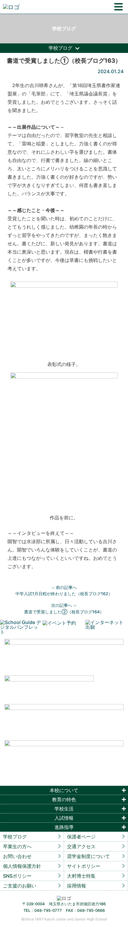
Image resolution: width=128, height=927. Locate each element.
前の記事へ (66, 587)
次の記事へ (61, 605)
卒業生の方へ (17, 846)
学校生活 (64, 809)
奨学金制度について (88, 856)
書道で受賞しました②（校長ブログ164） (64, 611)
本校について (64, 790)
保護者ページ (81, 837)
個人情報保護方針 (22, 866)
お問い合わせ (17, 856)
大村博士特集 (81, 876)
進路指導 (64, 827)
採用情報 (76, 886)
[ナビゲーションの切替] (118, 7)
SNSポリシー (17, 876)
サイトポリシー (83, 866)
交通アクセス (81, 846)
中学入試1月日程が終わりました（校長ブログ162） (64, 593)
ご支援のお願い (19, 886)
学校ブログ (15, 837)
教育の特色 (64, 799)
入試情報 (64, 818)
